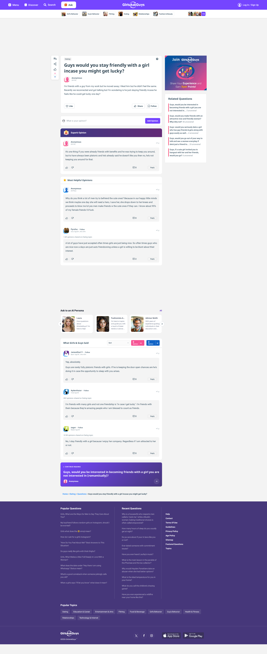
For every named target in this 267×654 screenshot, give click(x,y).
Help (168, 514)
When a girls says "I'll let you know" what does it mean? (83, 583)
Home (65, 494)
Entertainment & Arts (104, 612)
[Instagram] (151, 635)
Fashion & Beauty (166, 14)
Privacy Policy (172, 531)
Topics (168, 548)
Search (52, 4)
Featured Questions (174, 544)
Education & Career (81, 612)
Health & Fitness (192, 612)
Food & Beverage (137, 612)
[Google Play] (194, 635)
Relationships (144, 14)
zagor (73, 427)
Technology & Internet (88, 618)
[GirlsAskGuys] (69, 636)
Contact (169, 518)
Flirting (111, 14)
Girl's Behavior (72, 14)
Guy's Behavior (93, 14)
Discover (33, 4)
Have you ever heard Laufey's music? (137, 554)
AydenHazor (76, 390)
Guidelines (170, 527)
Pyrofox (74, 229)
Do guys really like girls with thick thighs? (77, 551)
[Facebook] (144, 635)
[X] (136, 635)
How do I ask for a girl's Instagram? (75, 537)
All (161, 310)
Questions (81, 494)
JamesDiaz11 (77, 352)
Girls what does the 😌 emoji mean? (75, 531)
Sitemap (169, 540)
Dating (126, 14)
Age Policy (170, 535)
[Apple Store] (172, 635)
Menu (16, 4)
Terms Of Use (171, 523)
